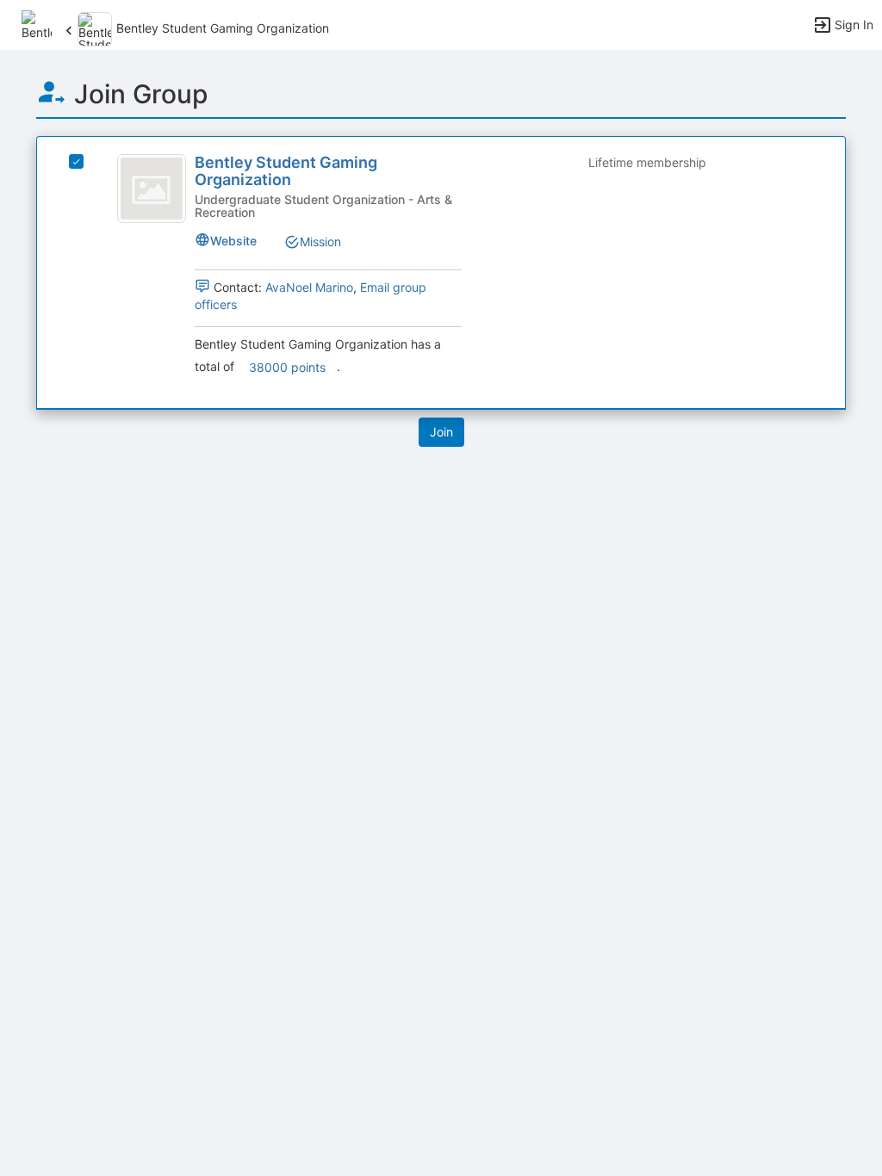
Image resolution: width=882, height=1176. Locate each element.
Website (233, 240)
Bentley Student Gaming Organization (286, 171)
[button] (36, 23)
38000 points (287, 367)
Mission (320, 241)
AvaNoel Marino (309, 287)
